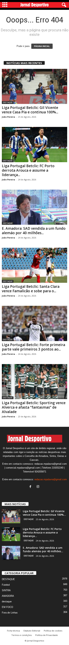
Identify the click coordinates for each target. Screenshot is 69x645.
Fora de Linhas (10, 612)
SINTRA (6, 590)
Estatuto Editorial (32, 630)
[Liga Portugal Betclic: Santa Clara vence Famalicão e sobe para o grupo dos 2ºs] (34, 265)
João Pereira (8, 116)
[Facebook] (31, 487)
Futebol (6, 584)
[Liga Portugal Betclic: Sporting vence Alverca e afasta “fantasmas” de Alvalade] (34, 381)
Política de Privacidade (46, 635)
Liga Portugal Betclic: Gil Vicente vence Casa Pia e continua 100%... (30, 109)
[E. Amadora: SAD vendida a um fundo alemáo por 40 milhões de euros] (34, 207)
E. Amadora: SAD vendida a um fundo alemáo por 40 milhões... (34, 230)
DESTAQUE (8, 102)
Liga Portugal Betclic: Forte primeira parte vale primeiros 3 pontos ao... (33, 347)
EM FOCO (7, 607)
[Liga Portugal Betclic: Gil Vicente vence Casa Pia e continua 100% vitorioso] (34, 86)
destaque (7, 601)
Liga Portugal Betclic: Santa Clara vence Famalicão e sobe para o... (30, 288)
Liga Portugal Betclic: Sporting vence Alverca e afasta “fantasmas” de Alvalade (34, 407)
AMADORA (8, 596)
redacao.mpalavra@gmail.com (50, 479)
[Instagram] (38, 487)
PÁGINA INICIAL (42, 46)
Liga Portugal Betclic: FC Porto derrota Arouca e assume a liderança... (28, 170)
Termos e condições (21, 635)
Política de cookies (53, 630)
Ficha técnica (13, 630)
